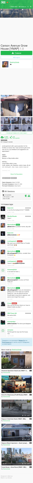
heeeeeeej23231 (12, 269)
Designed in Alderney (7, 476)
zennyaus (10, 330)
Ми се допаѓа (16, 138)
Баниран (20, 241)
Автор (17, 224)
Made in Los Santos (6, 478)
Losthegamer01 (12, 241)
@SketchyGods (12, 235)
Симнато (6, 138)
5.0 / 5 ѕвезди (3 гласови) (7, 141)
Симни (17, 52)
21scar (9, 303)
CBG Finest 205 (12, 313)
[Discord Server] (11, 64)
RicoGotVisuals (12, 216)
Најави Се (22, 340)
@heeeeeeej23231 (12, 280)
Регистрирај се (7, 342)
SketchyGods (14, 62)
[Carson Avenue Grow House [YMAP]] (16, 105)
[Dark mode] (28, 6)
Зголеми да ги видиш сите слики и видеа (16, 133)
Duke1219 (10, 208)
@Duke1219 (10, 226)
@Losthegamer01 (12, 253)
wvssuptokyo (11, 321)
